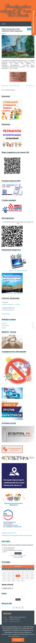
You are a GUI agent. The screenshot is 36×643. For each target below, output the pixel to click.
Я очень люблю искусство (9, 547)
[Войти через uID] (13, 607)
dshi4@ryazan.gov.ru (14, 621)
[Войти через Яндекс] (19, 607)
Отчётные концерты (8, 310)
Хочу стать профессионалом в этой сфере (13, 550)
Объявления (5, 325)
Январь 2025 (18, 566)
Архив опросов (21, 555)
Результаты (14, 555)
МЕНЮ (4, 24)
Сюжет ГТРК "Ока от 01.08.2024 (18, 270)
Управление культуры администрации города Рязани (17, 535)
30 (18, 580)
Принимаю (18, 640)
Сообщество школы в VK (9, 533)
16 (18, 576)
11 (27, 573)
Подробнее (24, 636)
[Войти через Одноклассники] (22, 607)
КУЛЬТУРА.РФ (6, 314)
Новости (4, 323)
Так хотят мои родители (9, 549)
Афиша (4, 33)
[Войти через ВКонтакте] (16, 607)
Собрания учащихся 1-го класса (11, 304)
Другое (5, 551)
